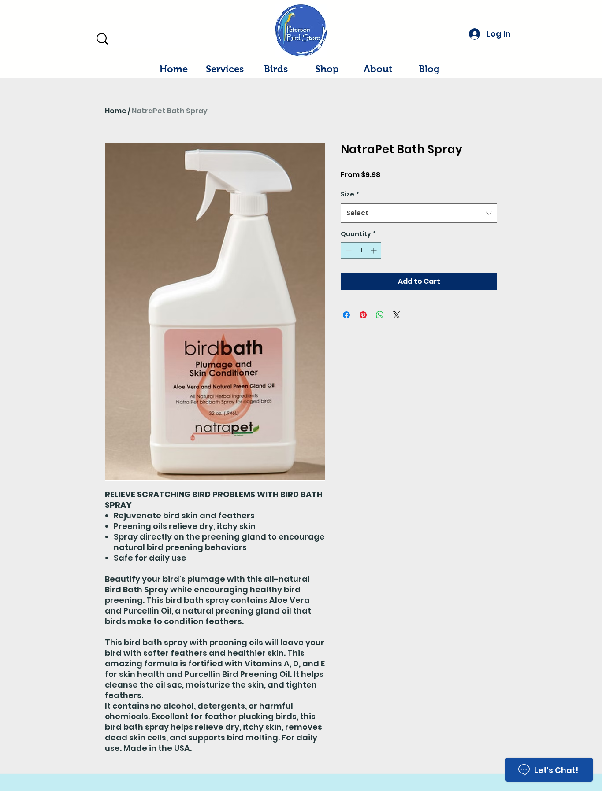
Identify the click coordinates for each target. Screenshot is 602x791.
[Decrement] (347, 250)
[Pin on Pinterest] (363, 315)
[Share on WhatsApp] (380, 315)
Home (115, 111)
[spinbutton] (361, 250)
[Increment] (374, 250)
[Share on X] (396, 315)
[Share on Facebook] (346, 315)
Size (350, 194)
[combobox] (419, 213)
